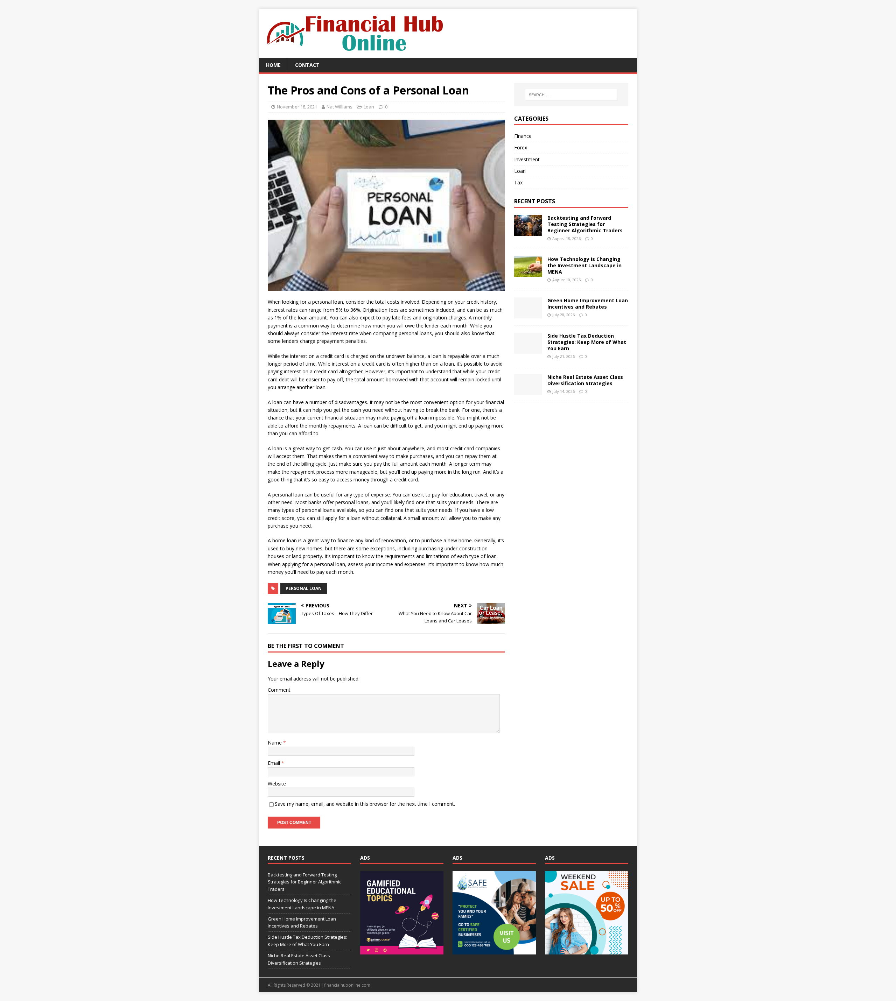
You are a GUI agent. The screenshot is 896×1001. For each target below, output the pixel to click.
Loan (369, 107)
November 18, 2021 (297, 107)
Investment (527, 159)
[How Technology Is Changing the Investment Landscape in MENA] (528, 272)
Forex (520, 147)
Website (277, 783)
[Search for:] (571, 95)
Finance (523, 136)
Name (275, 742)
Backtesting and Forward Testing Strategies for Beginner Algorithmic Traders (585, 224)
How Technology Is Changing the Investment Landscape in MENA (584, 265)
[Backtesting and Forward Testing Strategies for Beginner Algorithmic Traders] (528, 231)
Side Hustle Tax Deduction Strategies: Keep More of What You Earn (586, 342)
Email (274, 763)
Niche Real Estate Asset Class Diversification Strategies (585, 380)
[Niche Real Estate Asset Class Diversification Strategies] (528, 391)
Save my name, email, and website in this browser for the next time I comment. (365, 804)
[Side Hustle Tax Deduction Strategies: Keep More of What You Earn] (528, 349)
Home (273, 65)
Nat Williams (339, 107)
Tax (518, 182)
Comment (279, 689)
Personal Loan (304, 588)
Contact (307, 65)
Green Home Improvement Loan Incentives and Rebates (587, 303)
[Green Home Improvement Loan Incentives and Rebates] (528, 314)
